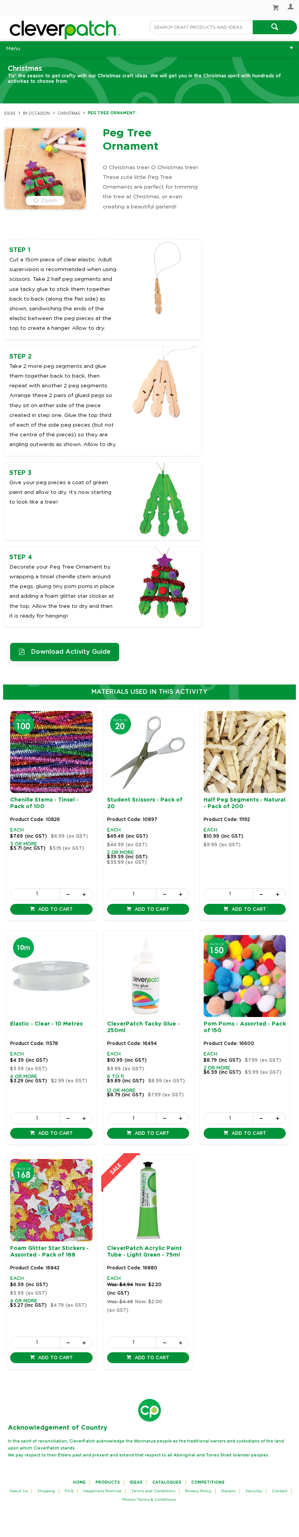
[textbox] (201, 27)
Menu (13, 48)
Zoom (49, 200)
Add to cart (55, 909)
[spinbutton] (35, 894)
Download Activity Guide (71, 652)
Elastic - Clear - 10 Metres (46, 1024)
